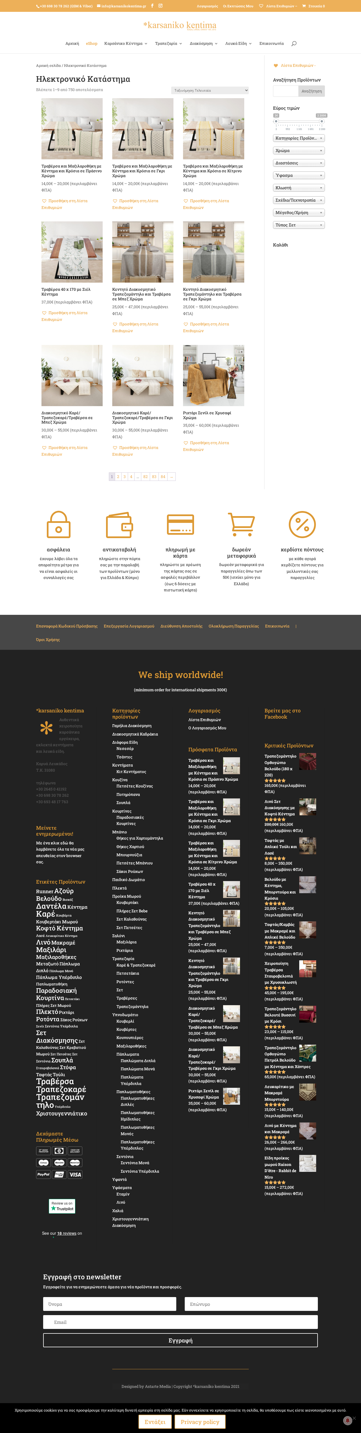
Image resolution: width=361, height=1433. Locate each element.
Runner (44, 891)
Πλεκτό (47, 1011)
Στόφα (68, 1067)
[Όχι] (354, 1418)
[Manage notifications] (347, 1420)
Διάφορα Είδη (125, 742)
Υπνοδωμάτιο (125, 1014)
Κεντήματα (122, 765)
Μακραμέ (63, 942)
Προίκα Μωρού (126, 896)
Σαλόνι (118, 935)
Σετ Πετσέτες (60, 1054)
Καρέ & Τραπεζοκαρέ (136, 965)
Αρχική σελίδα (48, 65)
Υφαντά (119, 1179)
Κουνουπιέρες (129, 1037)
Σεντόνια (124, 1156)
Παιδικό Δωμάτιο (128, 879)
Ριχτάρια (124, 950)
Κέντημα (77, 907)
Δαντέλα (51, 906)
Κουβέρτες (126, 1029)
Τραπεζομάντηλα (132, 1006)
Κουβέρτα (64, 915)
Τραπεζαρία (166, 43)
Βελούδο (49, 898)
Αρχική (72, 43)
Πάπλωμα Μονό (61, 971)
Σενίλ (40, 1026)
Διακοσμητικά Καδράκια (135, 734)
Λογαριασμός (207, 6)
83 (154, 476)
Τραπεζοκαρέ (61, 1089)
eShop (91, 43)
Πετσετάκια (127, 973)
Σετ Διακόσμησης (57, 1036)
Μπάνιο (119, 832)
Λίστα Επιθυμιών (204, 719)
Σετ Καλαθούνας (131, 919)
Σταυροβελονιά (47, 1068)
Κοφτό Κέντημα (59, 928)
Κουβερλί (125, 1021)
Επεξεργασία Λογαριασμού (129, 626)
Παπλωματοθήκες (133, 1091)
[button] (72, 204)
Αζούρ (64, 890)
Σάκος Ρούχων (73, 1019)
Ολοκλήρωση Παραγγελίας (234, 626)
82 (145, 476)
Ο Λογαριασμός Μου (207, 727)
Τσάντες (124, 757)
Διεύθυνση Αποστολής (181, 626)
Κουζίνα (119, 779)
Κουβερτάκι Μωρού (57, 921)
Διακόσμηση (201, 43)
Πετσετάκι (72, 999)
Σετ (119, 989)
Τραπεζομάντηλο (60, 1100)
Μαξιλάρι (51, 949)
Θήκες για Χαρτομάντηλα (139, 838)
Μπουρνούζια (129, 854)
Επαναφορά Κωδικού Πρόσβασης (67, 626)
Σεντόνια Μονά (135, 1162)
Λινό (43, 941)
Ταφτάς (44, 1074)
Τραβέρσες (126, 998)
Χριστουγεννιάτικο (61, 1113)
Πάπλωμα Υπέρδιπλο (59, 977)
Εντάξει (155, 1421)
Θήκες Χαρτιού (130, 846)
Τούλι (59, 1074)
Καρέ (45, 913)
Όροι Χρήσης (48, 640)
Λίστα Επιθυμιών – (281, 6)
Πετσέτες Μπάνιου (134, 863)
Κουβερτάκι (127, 902)
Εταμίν (122, 1194)
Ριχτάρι (66, 1012)
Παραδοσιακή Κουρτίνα (56, 994)
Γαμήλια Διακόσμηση (131, 725)
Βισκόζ (68, 899)
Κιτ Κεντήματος (131, 771)
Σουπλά (62, 1060)
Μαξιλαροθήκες (56, 956)
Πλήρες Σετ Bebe (132, 910)
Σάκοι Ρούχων (129, 871)
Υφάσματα (122, 1187)
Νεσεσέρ (125, 748)
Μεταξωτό (47, 964)
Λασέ (40, 935)
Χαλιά (117, 1210)
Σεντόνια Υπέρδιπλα (61, 1026)
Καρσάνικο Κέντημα (123, 43)
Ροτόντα (48, 1019)
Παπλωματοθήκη (51, 984)
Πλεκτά (119, 888)
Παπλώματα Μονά (138, 1068)
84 (163, 476)
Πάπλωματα (127, 1054)
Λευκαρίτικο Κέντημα (61, 936)
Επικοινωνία (271, 43)
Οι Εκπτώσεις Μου (238, 6)
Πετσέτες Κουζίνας (134, 786)
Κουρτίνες (121, 811)
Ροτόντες (125, 981)
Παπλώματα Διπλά (138, 1060)
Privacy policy (200, 1421)
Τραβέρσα (55, 1081)
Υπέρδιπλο (63, 1107)
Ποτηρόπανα (128, 794)
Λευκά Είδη (236, 43)
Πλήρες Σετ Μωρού (53, 1005)
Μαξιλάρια (126, 942)
